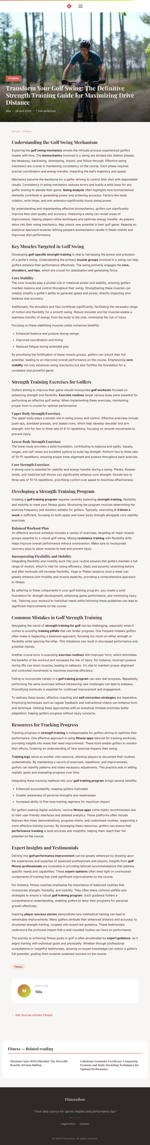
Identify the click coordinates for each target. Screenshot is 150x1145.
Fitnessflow (75, 1099)
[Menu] (80, 6)
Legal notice (68, 1123)
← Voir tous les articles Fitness (32, 1015)
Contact (84, 1123)
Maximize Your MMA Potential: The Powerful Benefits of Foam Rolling (39, 1063)
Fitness (13, 78)
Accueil (16, 131)
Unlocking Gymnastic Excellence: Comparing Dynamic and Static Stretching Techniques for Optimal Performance (109, 1065)
